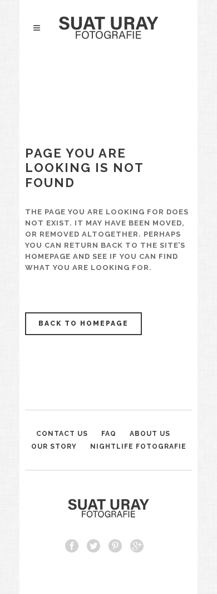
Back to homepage (83, 323)
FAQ (108, 434)
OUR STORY (54, 446)
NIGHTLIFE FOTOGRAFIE (138, 446)
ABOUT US (150, 434)
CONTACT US (62, 434)
